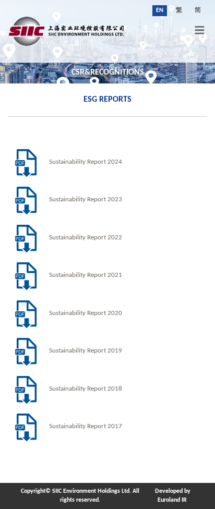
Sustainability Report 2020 (85, 313)
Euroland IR (172, 500)
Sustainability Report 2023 (85, 200)
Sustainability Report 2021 (85, 275)
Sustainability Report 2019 (85, 351)
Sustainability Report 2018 (85, 389)
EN (159, 10)
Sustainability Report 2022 (85, 238)
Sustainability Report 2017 (85, 426)
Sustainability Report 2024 (85, 162)
